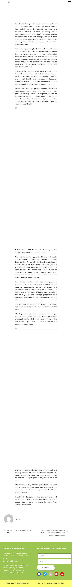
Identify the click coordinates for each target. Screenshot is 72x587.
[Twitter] (45, 574)
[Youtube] (56, 574)
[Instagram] (51, 574)
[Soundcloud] (62, 574)
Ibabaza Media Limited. (55, 583)
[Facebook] (39, 574)
